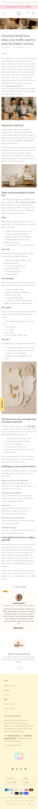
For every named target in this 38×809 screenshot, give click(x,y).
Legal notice (31, 804)
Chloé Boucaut (22, 797)
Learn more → (18, 627)
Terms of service (19, 801)
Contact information (11, 804)
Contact (6, 695)
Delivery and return (10, 686)
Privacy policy (9, 801)
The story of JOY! (9, 704)
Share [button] (5, 53)
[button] (4, 13)
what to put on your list (14, 86)
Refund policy (32, 797)
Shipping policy (30, 801)
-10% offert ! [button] (2, 404)
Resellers (7, 690)
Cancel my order (9, 708)
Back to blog (20, 586)
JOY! (8, 797)
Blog (5, 699)
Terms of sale (22, 804)
